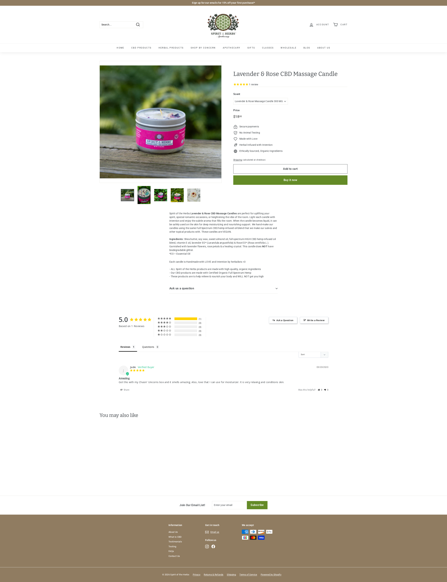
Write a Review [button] (316, 320)
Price (236, 110)
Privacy (196, 574)
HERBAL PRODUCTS (171, 48)
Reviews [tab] (125, 347)
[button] (320, 389)
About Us (173, 532)
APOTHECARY (231, 48)
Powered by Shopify (271, 574)
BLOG (306, 48)
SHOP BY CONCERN (203, 48)
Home (120, 48)
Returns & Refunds (213, 574)
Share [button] (126, 389)
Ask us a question (181, 288)
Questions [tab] (148, 347)
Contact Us (174, 556)
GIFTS (251, 48)
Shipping (237, 160)
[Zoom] (160, 122)
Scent (236, 94)
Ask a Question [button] (285, 320)
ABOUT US (323, 48)
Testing (172, 546)
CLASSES (268, 48)
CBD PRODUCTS (141, 48)
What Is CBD (175, 537)
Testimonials (175, 541)
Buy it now (290, 180)
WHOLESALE (288, 48)
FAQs (171, 551)
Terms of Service (248, 574)
